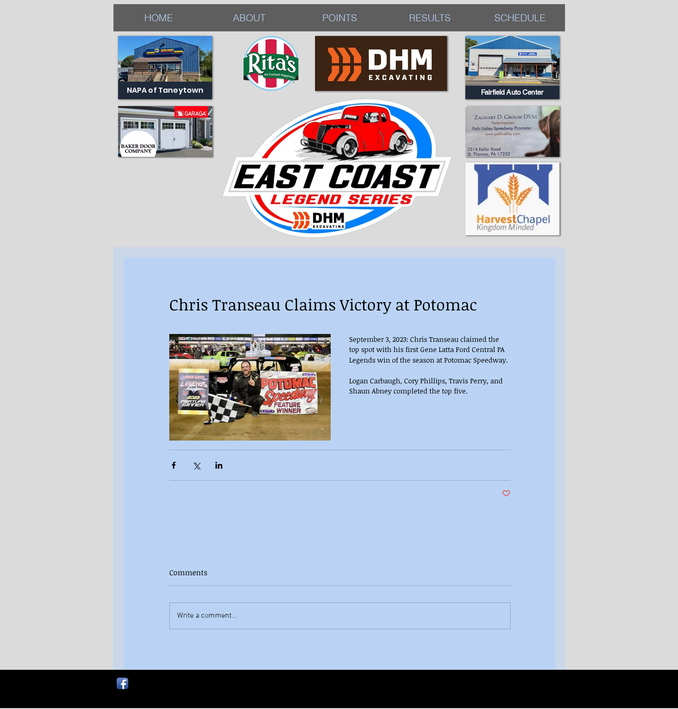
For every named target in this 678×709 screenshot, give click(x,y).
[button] (430, 17)
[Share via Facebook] (173, 465)
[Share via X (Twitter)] (196, 465)
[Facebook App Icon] (122, 683)
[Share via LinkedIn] (218, 465)
